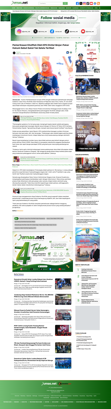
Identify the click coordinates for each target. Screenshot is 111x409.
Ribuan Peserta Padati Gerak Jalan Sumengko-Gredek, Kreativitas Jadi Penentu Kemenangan (32, 311)
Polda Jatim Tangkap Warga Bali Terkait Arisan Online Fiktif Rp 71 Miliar (86, 212)
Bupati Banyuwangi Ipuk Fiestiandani (84, 339)
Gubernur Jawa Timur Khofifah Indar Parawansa (32, 218)
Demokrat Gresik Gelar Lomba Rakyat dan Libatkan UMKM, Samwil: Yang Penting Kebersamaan (33, 280)
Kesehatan (62, 8)
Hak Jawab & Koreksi (67, 402)
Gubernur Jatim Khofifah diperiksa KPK (25, 228)
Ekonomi (68, 8)
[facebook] (77, 4)
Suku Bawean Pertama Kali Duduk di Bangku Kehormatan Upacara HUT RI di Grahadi (90, 278)
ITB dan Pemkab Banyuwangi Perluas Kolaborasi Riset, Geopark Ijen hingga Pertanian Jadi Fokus (32, 344)
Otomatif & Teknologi (43, 395)
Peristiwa (19, 8)
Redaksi (18, 52)
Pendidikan (54, 8)
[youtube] (91, 4)
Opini (96, 8)
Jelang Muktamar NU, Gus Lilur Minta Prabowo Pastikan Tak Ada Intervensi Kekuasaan (90, 294)
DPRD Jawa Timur (84, 349)
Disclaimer (55, 402)
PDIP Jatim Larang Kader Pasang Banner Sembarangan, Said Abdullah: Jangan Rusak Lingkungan (30, 327)
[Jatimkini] (64, 385)
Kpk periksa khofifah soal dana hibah (25, 221)
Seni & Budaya (64, 397)
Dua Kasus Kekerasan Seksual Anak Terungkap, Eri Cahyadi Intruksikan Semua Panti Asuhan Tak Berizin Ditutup (87, 177)
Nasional (28, 395)
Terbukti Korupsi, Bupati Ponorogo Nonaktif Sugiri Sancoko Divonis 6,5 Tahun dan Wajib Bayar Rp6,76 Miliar (87, 194)
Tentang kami (7, 402)
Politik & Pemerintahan (42, 8)
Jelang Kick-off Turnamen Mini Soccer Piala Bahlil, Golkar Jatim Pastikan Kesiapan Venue (69, 11)
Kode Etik (24, 402)
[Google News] (95, 4)
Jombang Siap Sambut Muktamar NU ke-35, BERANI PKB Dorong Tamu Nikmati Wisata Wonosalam (33, 296)
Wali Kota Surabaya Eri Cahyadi (86, 345)
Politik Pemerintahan (56, 395)
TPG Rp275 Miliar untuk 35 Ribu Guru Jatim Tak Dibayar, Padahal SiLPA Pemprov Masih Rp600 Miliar (44, 119)
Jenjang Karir (102, 402)
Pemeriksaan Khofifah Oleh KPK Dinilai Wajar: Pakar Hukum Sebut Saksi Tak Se (35, 225)
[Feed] (98, 4)
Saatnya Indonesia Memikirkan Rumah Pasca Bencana (89, 271)
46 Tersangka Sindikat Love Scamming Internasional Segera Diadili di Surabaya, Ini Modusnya (86, 186)
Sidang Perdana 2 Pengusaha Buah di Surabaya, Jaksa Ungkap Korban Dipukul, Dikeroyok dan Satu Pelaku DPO (87, 203)
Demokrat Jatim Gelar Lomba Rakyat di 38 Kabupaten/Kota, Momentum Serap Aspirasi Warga (33, 359)
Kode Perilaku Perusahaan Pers (85, 402)
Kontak (47, 402)
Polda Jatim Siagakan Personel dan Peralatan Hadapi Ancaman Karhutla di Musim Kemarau (87, 221)
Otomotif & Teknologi (86, 8)
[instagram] (84, 4)
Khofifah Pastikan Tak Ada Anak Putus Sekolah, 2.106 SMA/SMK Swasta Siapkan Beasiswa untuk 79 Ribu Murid (44, 191)
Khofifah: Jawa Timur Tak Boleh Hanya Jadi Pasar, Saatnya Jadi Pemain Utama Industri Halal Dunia (44, 159)
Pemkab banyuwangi (85, 343)
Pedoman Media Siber (36, 402)
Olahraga (75, 8)
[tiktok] (88, 4)
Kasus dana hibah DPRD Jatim (55, 218)
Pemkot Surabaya (84, 337)
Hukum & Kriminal (28, 8)
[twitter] (81, 4)
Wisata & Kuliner (54, 397)
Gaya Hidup (89, 395)
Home (13, 8)
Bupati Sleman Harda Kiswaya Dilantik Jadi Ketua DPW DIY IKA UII (90, 301)
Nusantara (82, 395)
